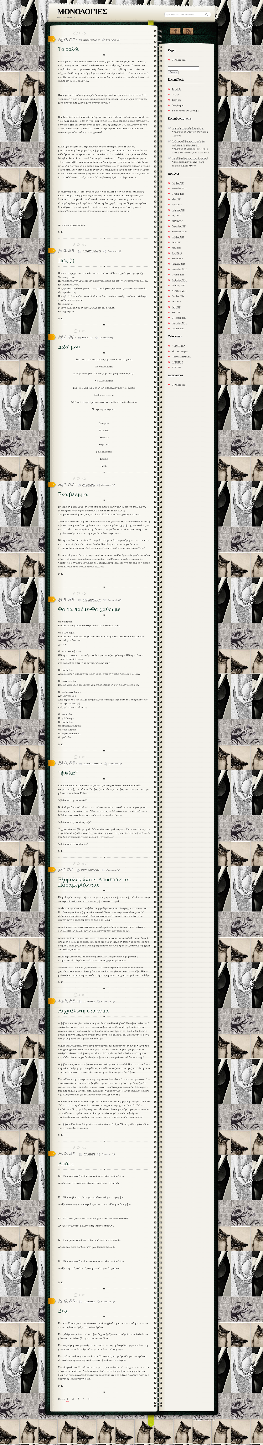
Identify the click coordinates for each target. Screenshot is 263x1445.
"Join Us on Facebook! (175, 30)
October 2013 (178, 328)
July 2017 (176, 215)
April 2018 (177, 204)
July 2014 (176, 301)
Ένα (63, 1311)
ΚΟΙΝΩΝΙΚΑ (88, 484)
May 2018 (176, 199)
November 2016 (179, 231)
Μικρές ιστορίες (91, 39)
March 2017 (177, 220)
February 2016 (178, 263)
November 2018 (179, 188)
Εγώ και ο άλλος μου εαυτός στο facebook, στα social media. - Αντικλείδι (188, 144)
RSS (188, 30)
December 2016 (179, 226)
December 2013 (179, 317)
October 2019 (178, 182)
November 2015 (179, 269)
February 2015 (178, 285)
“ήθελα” (68, 773)
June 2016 (176, 242)
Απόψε (66, 1163)
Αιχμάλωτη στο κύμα (83, 1010)
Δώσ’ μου (69, 347)
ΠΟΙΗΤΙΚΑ (87, 337)
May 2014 (176, 312)
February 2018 (178, 209)
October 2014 (178, 296)
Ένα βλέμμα (73, 494)
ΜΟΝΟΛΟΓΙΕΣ (82, 11)
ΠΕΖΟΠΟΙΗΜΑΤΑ (92, 251)
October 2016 (178, 236)
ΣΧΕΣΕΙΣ (177, 367)
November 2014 (179, 290)
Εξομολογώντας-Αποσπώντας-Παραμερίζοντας (94, 882)
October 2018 (178, 193)
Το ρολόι (68, 49)
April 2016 (177, 252)
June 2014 (176, 306)
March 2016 (177, 258)
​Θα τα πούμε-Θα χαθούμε (89, 609)
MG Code (209, 1419)
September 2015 (179, 279)
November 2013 (179, 323)
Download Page (179, 59)
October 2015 (178, 274)
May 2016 (176, 247)
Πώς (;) (66, 260)
